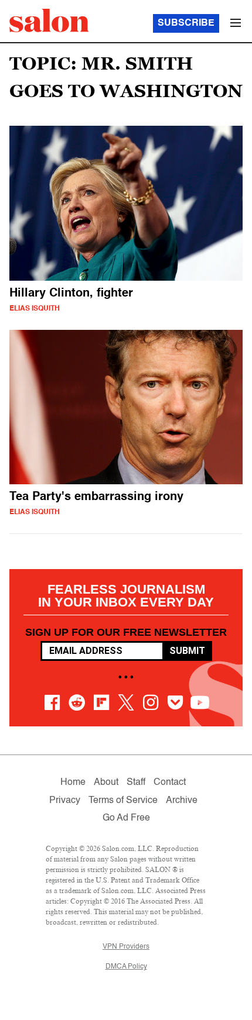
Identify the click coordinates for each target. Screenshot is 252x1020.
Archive (181, 800)
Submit (187, 650)
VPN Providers (126, 946)
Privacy (64, 800)
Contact (170, 782)
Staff (136, 782)
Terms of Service (123, 800)
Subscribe (186, 23)
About (106, 782)
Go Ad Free (126, 818)
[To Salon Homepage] (49, 20)
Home (73, 782)
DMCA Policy (126, 966)
